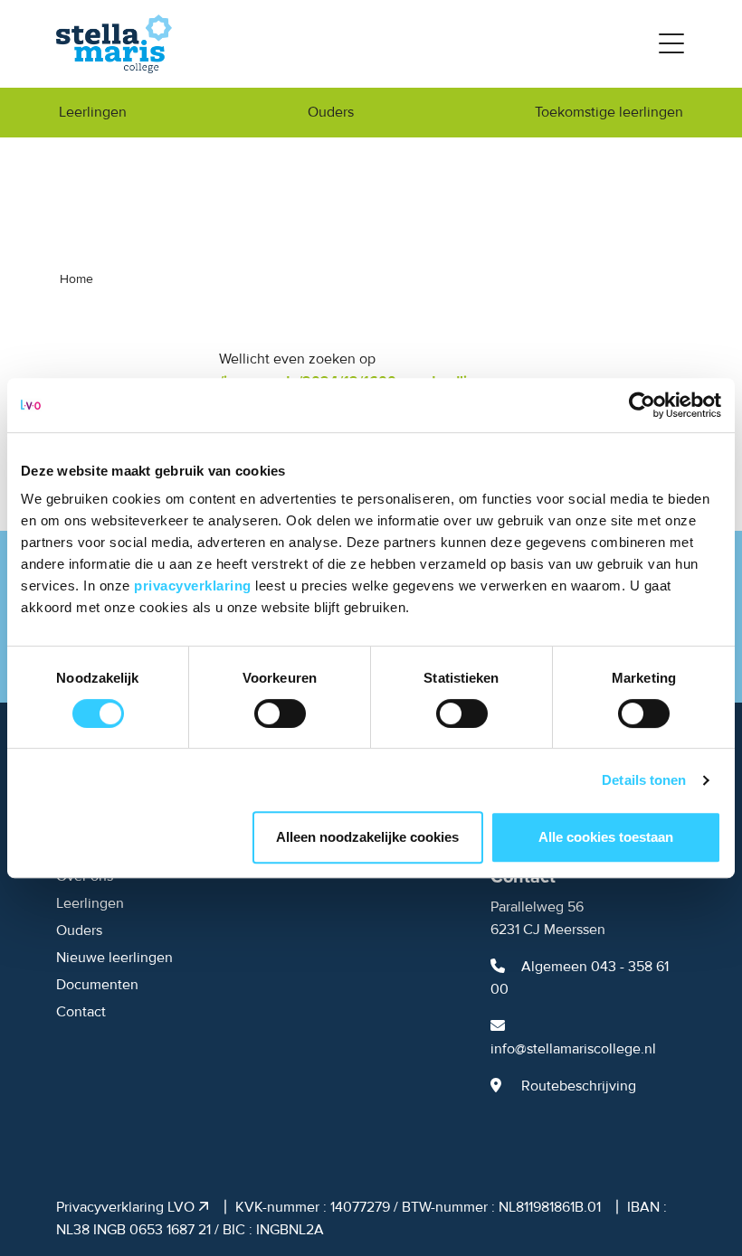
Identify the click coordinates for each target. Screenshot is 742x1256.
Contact (81, 1012)
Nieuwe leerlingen (114, 958)
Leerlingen (93, 112)
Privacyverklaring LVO (127, 1207)
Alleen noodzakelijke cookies (367, 837)
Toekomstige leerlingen (609, 112)
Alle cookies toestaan (605, 837)
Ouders (331, 112)
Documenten (97, 985)
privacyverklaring (194, 585)
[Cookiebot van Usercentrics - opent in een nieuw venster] (642, 405)
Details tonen (644, 780)
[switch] (280, 713)
